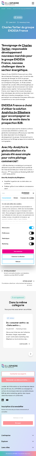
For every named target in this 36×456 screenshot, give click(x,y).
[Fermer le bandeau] (33, 193)
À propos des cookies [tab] (27, 198)
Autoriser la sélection (18, 256)
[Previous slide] (5, 354)
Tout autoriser (18, 251)
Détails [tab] (16, 198)
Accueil (3, 8)
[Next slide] (30, 354)
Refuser (18, 261)
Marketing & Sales (24, 22)
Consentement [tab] (6, 198)
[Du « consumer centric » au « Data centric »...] (18, 331)
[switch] (31, 233)
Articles (9, 8)
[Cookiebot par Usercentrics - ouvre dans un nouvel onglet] (22, 193)
